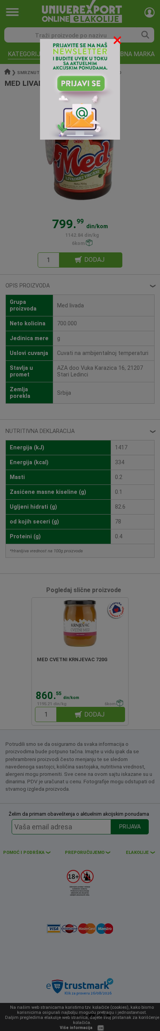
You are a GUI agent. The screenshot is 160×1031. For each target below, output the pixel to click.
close (118, 41)
